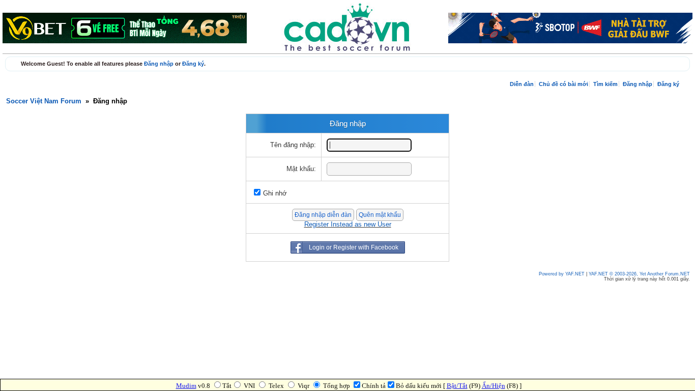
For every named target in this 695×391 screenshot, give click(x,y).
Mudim (186, 385)
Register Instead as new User (347, 224)
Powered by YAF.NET (562, 273)
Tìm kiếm (605, 84)
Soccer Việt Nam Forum (43, 101)
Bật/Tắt (457, 385)
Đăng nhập (158, 64)
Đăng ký (193, 64)
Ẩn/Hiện (493, 385)
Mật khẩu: (301, 169)
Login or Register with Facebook (353, 247)
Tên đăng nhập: (293, 145)
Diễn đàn (522, 84)
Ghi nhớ (275, 193)
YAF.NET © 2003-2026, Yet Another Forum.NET (639, 273)
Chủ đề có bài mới (563, 84)
